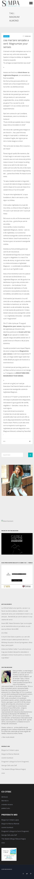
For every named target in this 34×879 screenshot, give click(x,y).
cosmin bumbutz (7, 758)
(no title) (4, 633)
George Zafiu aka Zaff (9, 765)
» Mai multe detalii (7, 737)
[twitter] (27, 873)
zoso (3, 773)
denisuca (4, 797)
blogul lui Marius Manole (10, 754)
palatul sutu (5, 808)
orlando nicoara (7, 804)
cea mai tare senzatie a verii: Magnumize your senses (16, 43)
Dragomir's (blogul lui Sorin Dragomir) (15, 762)
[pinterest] (30, 873)
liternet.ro (4, 801)
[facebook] (23, 873)
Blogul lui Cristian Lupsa (10, 750)
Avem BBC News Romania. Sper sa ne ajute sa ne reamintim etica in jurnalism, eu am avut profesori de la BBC (16, 626)
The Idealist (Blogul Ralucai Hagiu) (13, 769)
